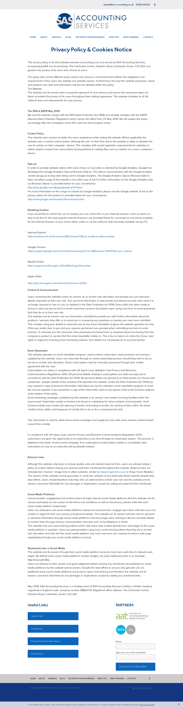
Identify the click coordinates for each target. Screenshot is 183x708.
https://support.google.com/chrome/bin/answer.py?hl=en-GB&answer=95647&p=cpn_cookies (80, 251)
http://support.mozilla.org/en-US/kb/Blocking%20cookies (59, 265)
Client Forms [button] (37, 653)
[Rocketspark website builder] (138, 689)
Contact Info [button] (36, 628)
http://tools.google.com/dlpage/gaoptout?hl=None (55, 187)
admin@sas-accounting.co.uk (118, 4)
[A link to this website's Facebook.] (155, 4)
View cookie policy (147, 705)
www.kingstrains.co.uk (113, 472)
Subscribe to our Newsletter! (132, 666)
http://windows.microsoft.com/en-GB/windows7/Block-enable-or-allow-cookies (71, 236)
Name (119, 642)
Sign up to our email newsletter (131, 652)
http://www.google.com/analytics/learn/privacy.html (56, 199)
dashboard (54, 687)
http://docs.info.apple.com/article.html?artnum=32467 (57, 283)
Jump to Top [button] (37, 615)
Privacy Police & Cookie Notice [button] (45, 641)
